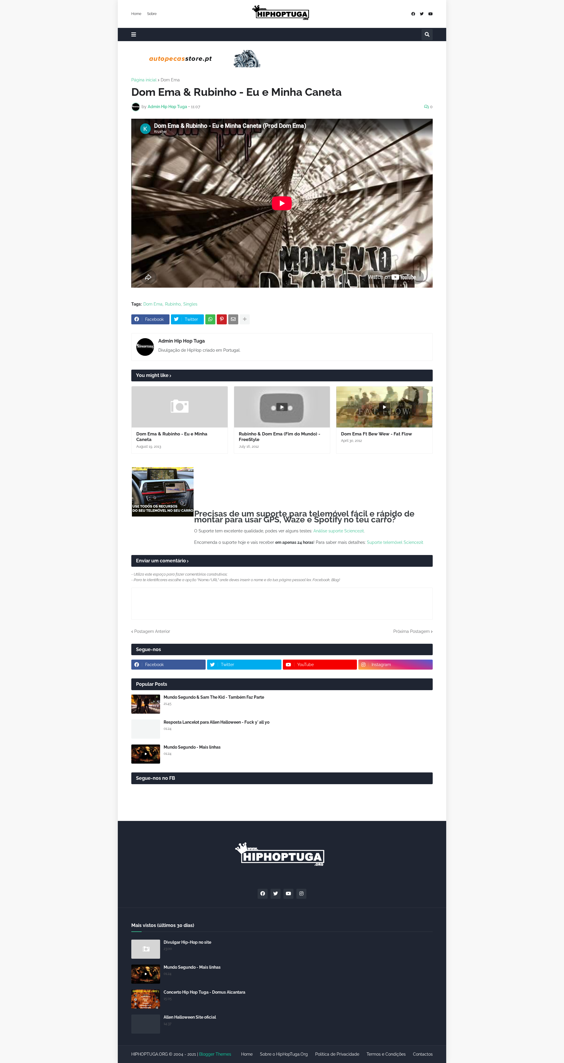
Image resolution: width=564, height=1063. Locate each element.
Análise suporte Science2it (338, 531)
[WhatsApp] (210, 319)
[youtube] (430, 14)
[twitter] (422, 14)
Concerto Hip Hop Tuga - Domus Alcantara (204, 992)
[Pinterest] (222, 319)
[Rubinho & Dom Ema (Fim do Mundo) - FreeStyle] (282, 406)
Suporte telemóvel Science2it (395, 542)
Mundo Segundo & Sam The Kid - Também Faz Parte (214, 697)
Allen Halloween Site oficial (190, 1017)
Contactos (423, 1054)
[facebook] (413, 14)
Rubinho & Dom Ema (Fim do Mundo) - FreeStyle (279, 436)
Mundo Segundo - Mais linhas (192, 747)
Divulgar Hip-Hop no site (187, 942)
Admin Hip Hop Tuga (181, 341)
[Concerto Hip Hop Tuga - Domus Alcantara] (145, 999)
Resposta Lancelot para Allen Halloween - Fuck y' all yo (216, 722)
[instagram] (301, 894)
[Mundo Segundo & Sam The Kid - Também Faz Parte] (145, 704)
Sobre (152, 14)
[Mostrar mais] (245, 319)
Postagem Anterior (152, 631)
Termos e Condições (386, 1054)
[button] (134, 34)
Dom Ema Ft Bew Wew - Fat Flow (376, 434)
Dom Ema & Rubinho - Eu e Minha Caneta (171, 436)
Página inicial (144, 80)
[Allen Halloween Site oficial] (145, 1024)
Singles (190, 304)
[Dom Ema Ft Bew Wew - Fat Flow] (384, 406)
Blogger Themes (215, 1054)
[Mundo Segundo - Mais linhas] (145, 754)
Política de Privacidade (337, 1054)
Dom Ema (170, 80)
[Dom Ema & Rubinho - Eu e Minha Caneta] (180, 406)
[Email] (233, 319)
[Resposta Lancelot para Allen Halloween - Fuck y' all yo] (145, 729)
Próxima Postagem (411, 631)
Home (136, 14)
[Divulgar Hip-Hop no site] (145, 949)
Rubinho (173, 304)
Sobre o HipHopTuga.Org (284, 1054)
